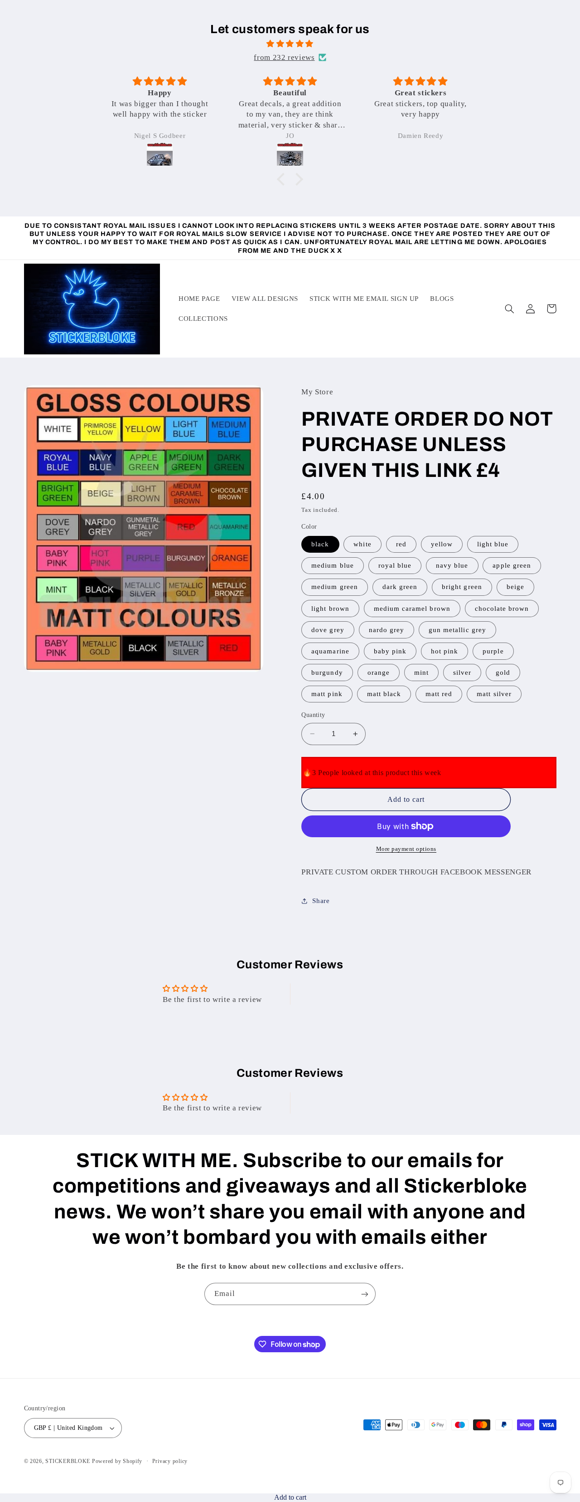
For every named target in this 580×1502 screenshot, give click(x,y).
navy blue (452, 565)
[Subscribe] (364, 1294)
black (320, 544)
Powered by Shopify (117, 1461)
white (362, 544)
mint (421, 672)
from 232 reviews (284, 57)
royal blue (395, 565)
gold (503, 672)
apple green (512, 565)
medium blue (332, 565)
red (401, 544)
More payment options (406, 849)
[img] (290, 44)
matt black (384, 693)
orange (378, 672)
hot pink (444, 651)
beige (515, 586)
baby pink (390, 651)
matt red (438, 693)
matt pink (326, 693)
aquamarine (330, 651)
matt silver (494, 693)
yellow (442, 544)
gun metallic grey (457, 629)
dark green (400, 586)
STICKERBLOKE (67, 1461)
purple (493, 651)
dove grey (327, 629)
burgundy (327, 672)
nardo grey (387, 629)
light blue (493, 544)
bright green (462, 586)
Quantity (313, 715)
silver (462, 672)
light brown (330, 608)
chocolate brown (502, 608)
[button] (283, 179)
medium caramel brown (412, 608)
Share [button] (320, 900)
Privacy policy (170, 1461)
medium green (334, 586)
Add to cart (290, 1497)
